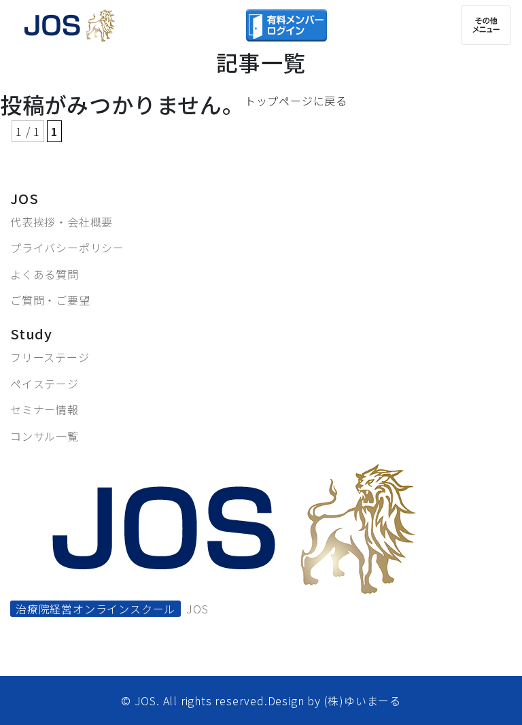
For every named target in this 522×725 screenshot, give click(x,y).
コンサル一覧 (44, 436)
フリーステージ (50, 357)
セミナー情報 (44, 409)
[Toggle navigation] (486, 25)
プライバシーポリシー (67, 247)
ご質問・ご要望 (50, 300)
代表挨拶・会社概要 (61, 222)
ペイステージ (44, 383)
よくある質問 (44, 274)
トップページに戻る (296, 100)
